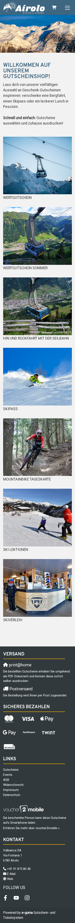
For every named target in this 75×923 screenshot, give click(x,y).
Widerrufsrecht (13, 785)
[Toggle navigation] (67, 7)
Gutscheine (11, 770)
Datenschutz (11, 795)
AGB (6, 780)
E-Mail (11, 874)
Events (7, 775)
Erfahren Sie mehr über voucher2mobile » (31, 828)
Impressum (11, 790)
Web (10, 879)
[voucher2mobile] (24, 809)
